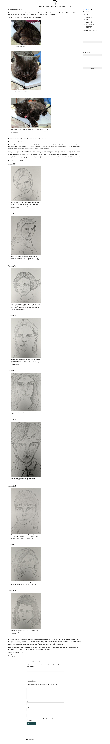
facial (47, 664)
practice (32, 666)
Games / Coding (89, 22)
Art (44, 661)
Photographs (89, 26)
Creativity (48, 661)
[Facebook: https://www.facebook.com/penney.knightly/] (86, 9)
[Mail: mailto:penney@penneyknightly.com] (91, 9)
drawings (36, 664)
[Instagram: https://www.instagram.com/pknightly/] (83, 9)
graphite (61, 664)
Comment (29, 687)
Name (28, 701)
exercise (41, 664)
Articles (87, 16)
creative (28, 664)
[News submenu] (49, 6)
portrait (28, 666)
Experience (88, 21)
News (47, 6)
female (49, 664)
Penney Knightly (30, 739)
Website (28, 713)
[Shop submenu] (70, 6)
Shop (69, 6)
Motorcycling (89, 24)
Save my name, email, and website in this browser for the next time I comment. (44, 719)
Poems (87, 27)
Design (87, 19)
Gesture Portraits (29, 12)
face (44, 664)
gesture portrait (55, 664)
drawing (32, 664)
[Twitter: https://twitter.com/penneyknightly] (88, 9)
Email (28, 707)
